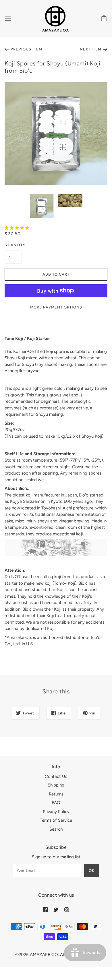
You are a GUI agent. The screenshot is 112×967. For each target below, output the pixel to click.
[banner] (55, 18)
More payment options (56, 307)
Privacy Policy (56, 811)
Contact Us (56, 776)
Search (56, 829)
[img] (45, 909)
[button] (17, 228)
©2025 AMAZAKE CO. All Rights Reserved (56, 954)
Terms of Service (56, 820)
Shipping (56, 785)
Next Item (90, 49)
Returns (56, 794)
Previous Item (26, 49)
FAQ (56, 802)
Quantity (13, 245)
